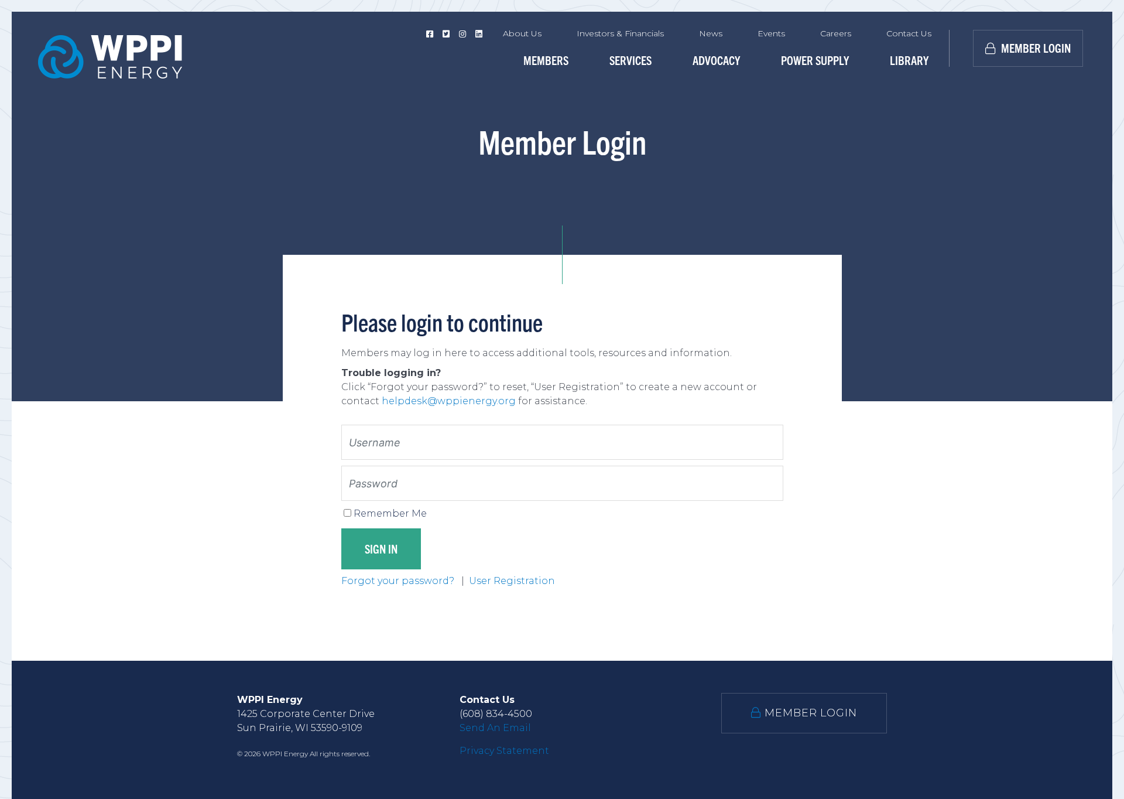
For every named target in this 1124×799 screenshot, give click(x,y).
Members (545, 60)
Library (909, 60)
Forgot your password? (399, 580)
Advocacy (716, 60)
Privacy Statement (504, 750)
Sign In (381, 548)
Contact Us (908, 33)
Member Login (1035, 47)
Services (630, 60)
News (710, 33)
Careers (835, 33)
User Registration (512, 580)
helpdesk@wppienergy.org (449, 401)
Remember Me (390, 513)
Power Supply (815, 60)
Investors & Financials (620, 33)
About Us (522, 33)
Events (771, 33)
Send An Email (495, 727)
